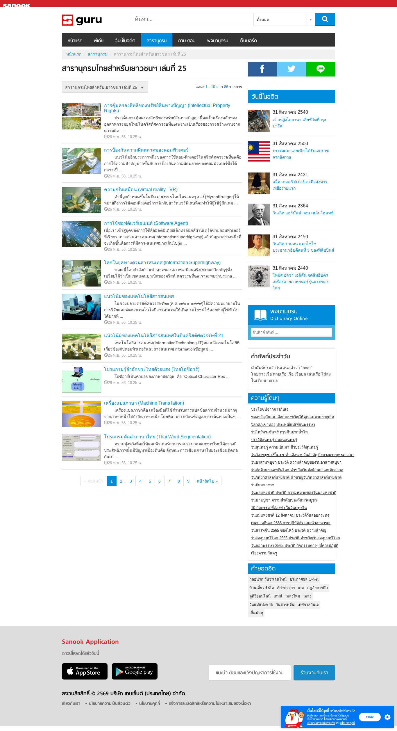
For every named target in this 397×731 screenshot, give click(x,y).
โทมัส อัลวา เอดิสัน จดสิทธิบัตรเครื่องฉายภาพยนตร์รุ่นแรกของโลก (300, 281)
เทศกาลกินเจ (308, 604)
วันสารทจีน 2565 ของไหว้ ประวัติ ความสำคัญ (288, 530)
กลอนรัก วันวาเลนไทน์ (268, 579)
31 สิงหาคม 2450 (290, 236)
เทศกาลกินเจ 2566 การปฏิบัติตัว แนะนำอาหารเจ (290, 523)
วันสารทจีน (285, 604)
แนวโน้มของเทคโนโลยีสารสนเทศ (139, 296)
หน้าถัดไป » (207, 481)
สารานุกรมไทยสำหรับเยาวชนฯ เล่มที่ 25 (92, 20)
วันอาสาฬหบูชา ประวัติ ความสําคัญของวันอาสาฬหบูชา (296, 462)
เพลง (307, 596)
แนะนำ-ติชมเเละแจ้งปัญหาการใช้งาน (250, 673)
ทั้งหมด (263, 19)
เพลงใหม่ (292, 596)
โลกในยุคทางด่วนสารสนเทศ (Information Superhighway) (162, 262)
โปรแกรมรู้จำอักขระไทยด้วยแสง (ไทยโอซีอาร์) (151, 369)
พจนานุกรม (217, 41)
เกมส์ (278, 596)
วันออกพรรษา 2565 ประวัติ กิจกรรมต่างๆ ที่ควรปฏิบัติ (294, 545)
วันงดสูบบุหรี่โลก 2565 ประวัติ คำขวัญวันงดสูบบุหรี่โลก (295, 538)
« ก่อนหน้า (93, 481)
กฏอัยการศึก (317, 588)
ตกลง (369, 716)
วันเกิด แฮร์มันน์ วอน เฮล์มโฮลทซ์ (303, 213)
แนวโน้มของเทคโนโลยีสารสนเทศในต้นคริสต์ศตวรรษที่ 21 (163, 335)
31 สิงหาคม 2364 (290, 205)
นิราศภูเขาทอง (263, 424)
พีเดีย (98, 41)
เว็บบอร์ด (248, 41)
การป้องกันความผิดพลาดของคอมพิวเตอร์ (146, 149)
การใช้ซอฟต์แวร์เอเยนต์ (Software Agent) (146, 223)
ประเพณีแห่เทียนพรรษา (295, 424)
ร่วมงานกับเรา (314, 673)
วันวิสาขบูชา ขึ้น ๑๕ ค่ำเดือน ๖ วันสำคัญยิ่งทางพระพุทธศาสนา (302, 455)
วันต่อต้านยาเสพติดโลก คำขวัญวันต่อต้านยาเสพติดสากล (297, 470)
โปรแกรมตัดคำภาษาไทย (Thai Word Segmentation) (157, 436)
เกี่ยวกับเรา (71, 703)
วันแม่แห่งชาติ (261, 604)
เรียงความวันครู (264, 553)
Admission (286, 588)
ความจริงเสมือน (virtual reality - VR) (141, 189)
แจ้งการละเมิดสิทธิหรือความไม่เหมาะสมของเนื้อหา (210, 703)
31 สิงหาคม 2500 (290, 143)
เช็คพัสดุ (256, 613)
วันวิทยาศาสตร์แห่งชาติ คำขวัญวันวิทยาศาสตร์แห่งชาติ (296, 477)
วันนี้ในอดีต (125, 41)
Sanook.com (17, 3)
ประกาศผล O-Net (304, 579)
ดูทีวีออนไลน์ (260, 596)
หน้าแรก (75, 41)
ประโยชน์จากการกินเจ (270, 409)
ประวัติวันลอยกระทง (312, 515)
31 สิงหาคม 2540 (290, 112)
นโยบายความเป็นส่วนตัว (321, 723)
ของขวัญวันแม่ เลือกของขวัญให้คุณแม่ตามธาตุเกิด (292, 417)
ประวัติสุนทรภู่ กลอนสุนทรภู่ (274, 439)
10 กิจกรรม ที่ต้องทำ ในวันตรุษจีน (279, 508)
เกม (301, 588)
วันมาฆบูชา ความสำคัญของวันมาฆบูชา (284, 500)
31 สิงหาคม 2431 (290, 174)
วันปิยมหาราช (262, 485)
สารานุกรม (157, 41)
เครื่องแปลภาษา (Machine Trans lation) (144, 403)
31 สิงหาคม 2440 (290, 268)
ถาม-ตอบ (187, 41)
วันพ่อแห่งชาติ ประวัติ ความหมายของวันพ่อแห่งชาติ (293, 492)
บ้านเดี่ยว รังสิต (261, 588)
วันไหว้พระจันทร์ (265, 432)
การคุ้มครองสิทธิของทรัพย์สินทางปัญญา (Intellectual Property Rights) (167, 108)
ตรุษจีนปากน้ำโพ (294, 432)
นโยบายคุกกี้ (347, 723)
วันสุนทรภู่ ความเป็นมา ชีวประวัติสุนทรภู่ (284, 447)
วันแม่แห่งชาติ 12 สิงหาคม (273, 515)
